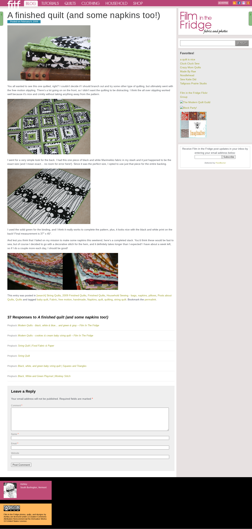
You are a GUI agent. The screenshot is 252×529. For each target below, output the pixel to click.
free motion (65, 299)
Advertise (223, 3)
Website (15, 453)
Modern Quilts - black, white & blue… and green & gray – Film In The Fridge (58, 325)
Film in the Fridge (204, 23)
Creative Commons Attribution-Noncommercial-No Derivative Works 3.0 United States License (25, 519)
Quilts (70, 3)
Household (117, 3)
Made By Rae (188, 71)
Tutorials (50, 3)
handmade (79, 299)
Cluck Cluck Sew (189, 63)
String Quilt (24, 355)
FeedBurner (221, 163)
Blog (31, 3)
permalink (150, 299)
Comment (16, 405)
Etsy (248, 2)
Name (15, 434)
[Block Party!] (188, 107)
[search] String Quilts (49, 295)
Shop (138, 3)
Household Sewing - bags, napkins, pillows (131, 295)
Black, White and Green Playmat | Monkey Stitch (44, 376)
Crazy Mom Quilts (190, 67)
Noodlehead (187, 75)
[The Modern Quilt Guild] (195, 102)
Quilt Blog (13, 4)
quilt (100, 299)
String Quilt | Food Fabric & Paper (36, 345)
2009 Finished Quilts (74, 295)
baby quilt (42, 299)
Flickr (243, 2)
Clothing (91, 3)
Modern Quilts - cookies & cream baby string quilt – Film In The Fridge (55, 335)
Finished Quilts (96, 295)
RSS (234, 2)
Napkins (92, 299)
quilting (108, 299)
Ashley (7, 517)
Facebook (239, 2)
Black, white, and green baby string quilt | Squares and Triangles (52, 366)
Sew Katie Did (188, 79)
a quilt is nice (187, 59)
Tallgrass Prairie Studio (193, 83)
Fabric (53, 299)
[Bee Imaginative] (193, 137)
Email (14, 443)
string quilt (120, 299)
